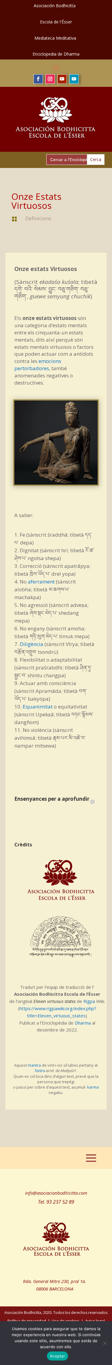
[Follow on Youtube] (62, 79)
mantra (34, 1065)
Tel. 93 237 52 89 (56, 1201)
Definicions (38, 218)
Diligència (31, 644)
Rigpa (89, 1001)
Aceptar (57, 1356)
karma (93, 1087)
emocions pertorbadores (37, 365)
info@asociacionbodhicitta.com (56, 1193)
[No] (105, 1343)
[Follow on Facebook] (38, 79)
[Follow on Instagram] (50, 79)
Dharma (83, 1023)
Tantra (39, 1070)
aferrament (41, 581)
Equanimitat (38, 706)
